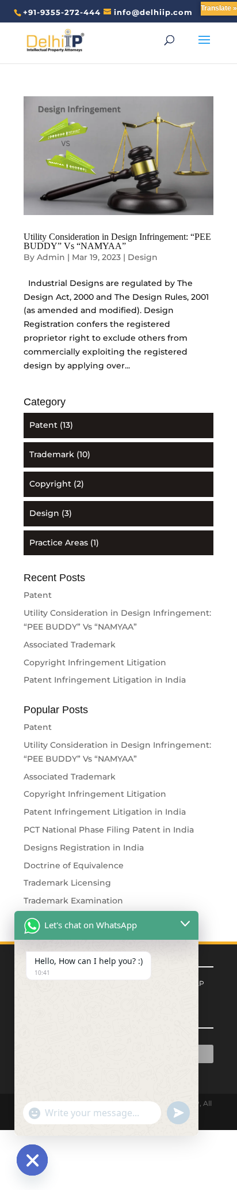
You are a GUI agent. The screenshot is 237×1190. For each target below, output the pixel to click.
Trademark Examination (73, 900)
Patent (43, 425)
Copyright (50, 484)
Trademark (51, 454)
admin (51, 257)
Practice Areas (58, 542)
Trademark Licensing (67, 883)
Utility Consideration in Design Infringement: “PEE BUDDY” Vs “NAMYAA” (117, 241)
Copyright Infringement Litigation (95, 662)
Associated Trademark (70, 644)
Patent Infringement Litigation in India (105, 680)
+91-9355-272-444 (62, 12)
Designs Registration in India (84, 847)
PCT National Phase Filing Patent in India (109, 829)
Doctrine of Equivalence (74, 865)
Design (143, 257)
